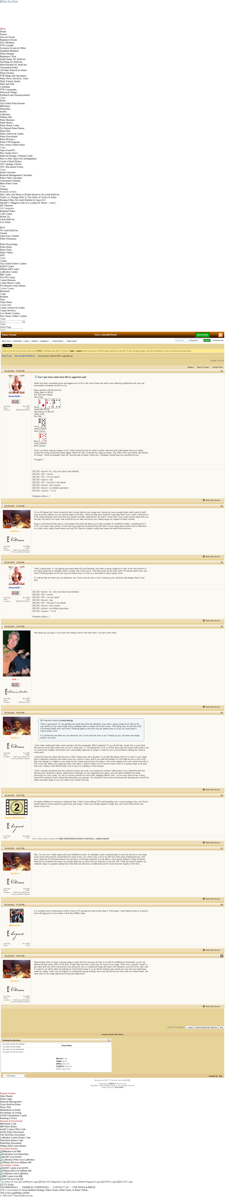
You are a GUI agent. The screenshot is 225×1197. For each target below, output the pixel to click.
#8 (222, 905)
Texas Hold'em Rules (10, 1104)
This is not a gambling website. (15, 1192)
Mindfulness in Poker (10, 1110)
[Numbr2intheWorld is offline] (16, 807)
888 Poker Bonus (8, 1126)
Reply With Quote (213, 500)
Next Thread (118, 1034)
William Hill (25, 1162)
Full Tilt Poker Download (12, 1134)
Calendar (34, 341)
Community (44, 341)
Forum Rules (17, 341)
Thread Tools (217, 367)
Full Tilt (19, 1179)
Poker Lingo (6, 1099)
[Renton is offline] (16, 519)
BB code (59, 1059)
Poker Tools (65, 1190)
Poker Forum (7, 356)
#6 (222, 795)
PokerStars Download (10, 1143)
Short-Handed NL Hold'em (25, 356)
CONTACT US (61, 1187)
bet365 (17, 1157)
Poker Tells (5, 1107)
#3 (222, 562)
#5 (222, 713)
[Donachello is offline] (16, 384)
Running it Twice (8, 1118)
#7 (222, 848)
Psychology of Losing (10, 1112)
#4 (222, 626)
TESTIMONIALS (9, 1187)
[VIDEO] (60, 1066)
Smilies (59, 1061)
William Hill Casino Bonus (13, 1146)
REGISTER (202, 335)
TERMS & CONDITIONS (35, 1187)
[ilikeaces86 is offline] (16, 915)
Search (26, 341)
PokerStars (23, 1154)
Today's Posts (6, 341)
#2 (222, 506)
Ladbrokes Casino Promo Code (15, 1137)
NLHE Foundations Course (13, 1115)
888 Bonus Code (8, 1123)
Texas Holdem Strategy (33, 1190)
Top (221, 1027)
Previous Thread (107, 1034)
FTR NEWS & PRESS (84, 1187)
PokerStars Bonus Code (11, 1140)
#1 (222, 371)
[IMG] (58, 1064)
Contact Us (213, 1076)
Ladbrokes (29, 1159)
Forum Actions (57, 341)
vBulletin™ (112, 1084)
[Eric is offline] (16, 653)
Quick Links (71, 341)
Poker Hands (6, 1096)
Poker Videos (81, 1190)
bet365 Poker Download (12, 1132)
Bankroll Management (11, 1101)
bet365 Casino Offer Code (13, 1129)
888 (18, 1151)
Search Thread (202, 367)
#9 (222, 956)
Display (190, 367)
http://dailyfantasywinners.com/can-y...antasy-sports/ (84, 838)
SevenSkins (119, 1087)
